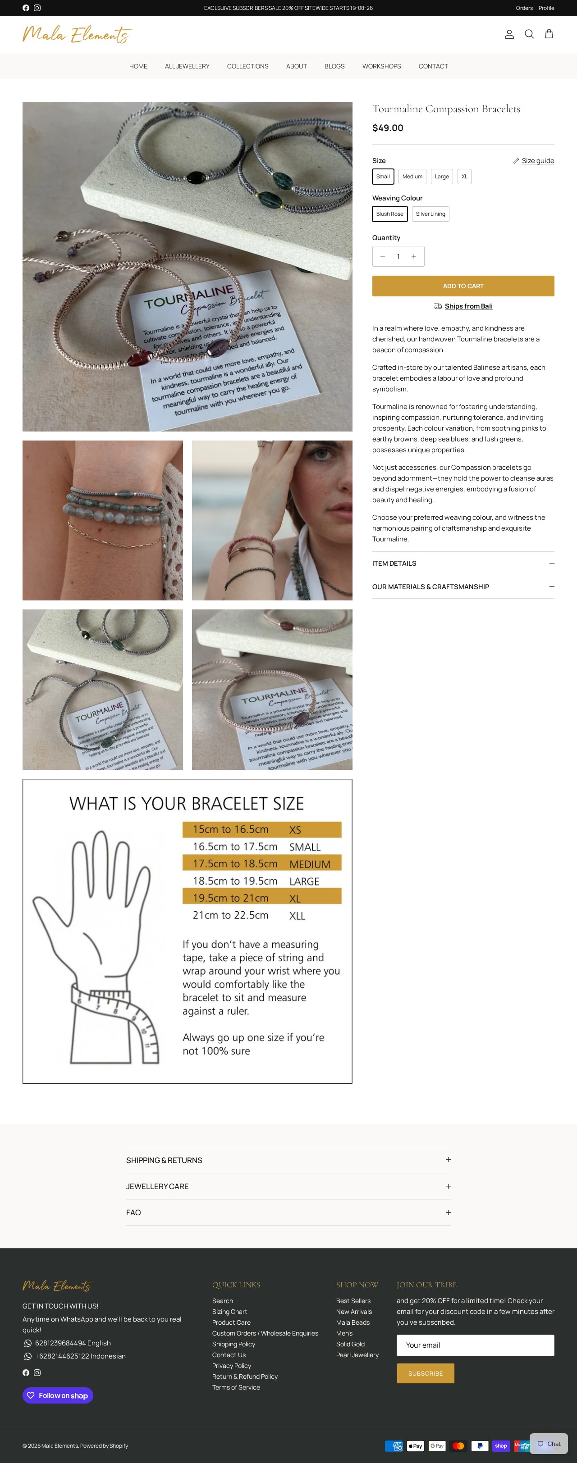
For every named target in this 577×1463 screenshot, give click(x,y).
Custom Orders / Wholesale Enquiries (265, 1333)
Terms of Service (236, 1387)
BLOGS (335, 66)
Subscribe (425, 1373)
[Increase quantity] (416, 256)
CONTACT (433, 66)
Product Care (231, 1322)
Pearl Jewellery (357, 1354)
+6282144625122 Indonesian (80, 1356)
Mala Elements (59, 1445)
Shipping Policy (233, 1344)
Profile (546, 8)
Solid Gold (350, 1344)
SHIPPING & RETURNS (164, 1160)
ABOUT (296, 66)
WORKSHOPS (381, 66)
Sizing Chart (229, 1311)
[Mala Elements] (79, 34)
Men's (344, 1333)
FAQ (133, 1212)
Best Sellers (353, 1300)
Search (222, 1300)
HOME (138, 66)
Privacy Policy (231, 1365)
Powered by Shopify (104, 1445)
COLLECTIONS (248, 66)
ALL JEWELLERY (187, 66)
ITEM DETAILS (394, 563)
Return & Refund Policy (245, 1376)
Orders (524, 8)
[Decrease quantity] (381, 256)
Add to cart (463, 286)
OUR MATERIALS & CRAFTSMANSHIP (430, 586)
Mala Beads (353, 1322)
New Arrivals (354, 1311)
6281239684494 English (73, 1343)
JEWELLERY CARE (157, 1186)
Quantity (386, 237)
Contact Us (229, 1354)
